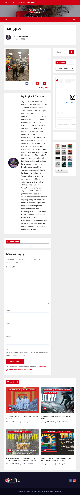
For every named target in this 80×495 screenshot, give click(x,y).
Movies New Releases (50, 392)
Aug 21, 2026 (14, 422)
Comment (10, 267)
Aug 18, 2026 (14, 464)
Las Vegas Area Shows (15, 431)
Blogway (48, 491)
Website (9, 336)
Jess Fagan (25, 422)
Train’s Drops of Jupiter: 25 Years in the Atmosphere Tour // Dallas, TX (56, 459)
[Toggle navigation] (74, 19)
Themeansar (57, 491)
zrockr (74, 124)
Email (9, 323)
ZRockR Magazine (63, 124)
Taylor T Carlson (22, 37)
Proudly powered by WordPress (28, 491)
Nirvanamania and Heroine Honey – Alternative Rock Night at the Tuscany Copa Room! (21, 460)
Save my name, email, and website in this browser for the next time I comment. (27, 354)
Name (9, 310)
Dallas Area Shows (14, 389)
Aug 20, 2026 (48, 422)
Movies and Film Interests (62, 389)
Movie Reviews (48, 389)
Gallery (25, 389)
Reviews (32, 389)
